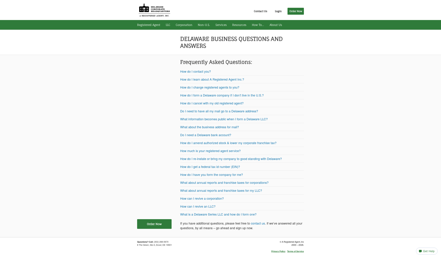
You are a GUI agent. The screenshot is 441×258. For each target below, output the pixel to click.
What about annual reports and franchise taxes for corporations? (224, 182)
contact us (258, 223)
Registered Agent (148, 25)
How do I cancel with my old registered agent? (212, 103)
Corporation (184, 25)
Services (221, 25)
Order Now (295, 11)
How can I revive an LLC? (198, 206)
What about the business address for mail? (209, 127)
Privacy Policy (278, 251)
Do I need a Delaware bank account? (205, 135)
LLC (168, 25)
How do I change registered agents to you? (209, 87)
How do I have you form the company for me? (211, 174)
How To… (258, 25)
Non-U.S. (204, 25)
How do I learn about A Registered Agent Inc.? (212, 79)
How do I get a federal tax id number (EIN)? (210, 166)
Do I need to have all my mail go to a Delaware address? (219, 111)
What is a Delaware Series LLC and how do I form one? (218, 214)
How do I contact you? (195, 71)
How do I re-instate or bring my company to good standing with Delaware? (231, 158)
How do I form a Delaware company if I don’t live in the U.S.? (222, 95)
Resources (239, 25)
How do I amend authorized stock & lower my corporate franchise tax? (228, 142)
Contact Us (260, 11)
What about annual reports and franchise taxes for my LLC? (221, 190)
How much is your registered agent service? (210, 150)
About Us (276, 25)
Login (278, 11)
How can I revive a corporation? (202, 198)
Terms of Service (295, 251)
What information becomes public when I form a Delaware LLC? (224, 119)
